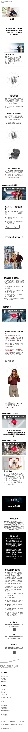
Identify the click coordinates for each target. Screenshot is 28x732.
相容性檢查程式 (5, 710)
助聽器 (3, 689)
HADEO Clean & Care (6, 697)
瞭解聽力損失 (4, 681)
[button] (5, 724)
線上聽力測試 (4, 676)
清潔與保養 (4, 708)
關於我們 (4, 715)
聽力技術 (3, 692)
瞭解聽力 (3, 679)
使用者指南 (4, 705)
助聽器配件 (4, 695)
